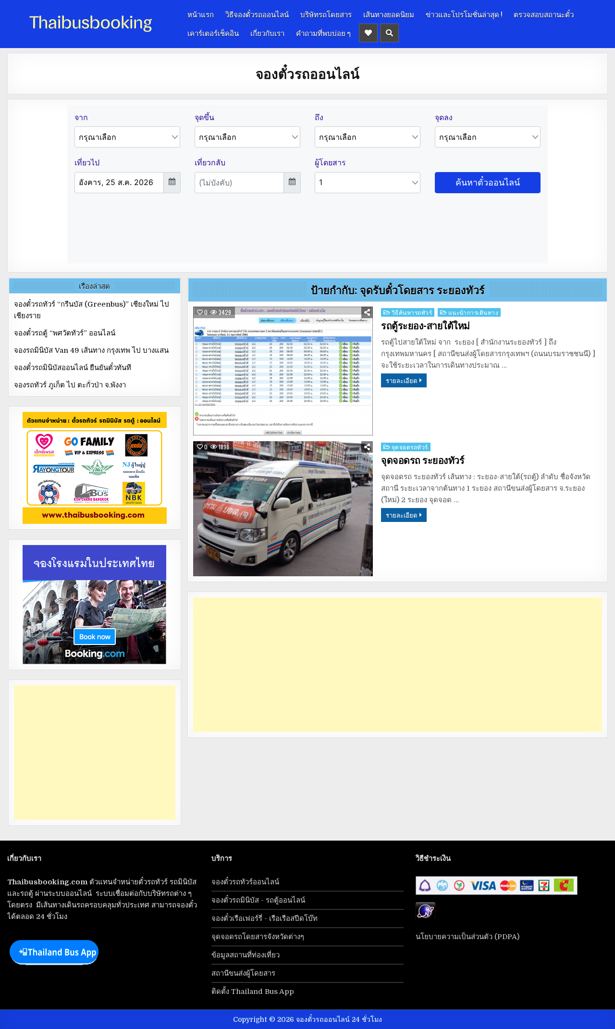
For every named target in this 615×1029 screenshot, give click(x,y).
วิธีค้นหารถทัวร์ (412, 312)
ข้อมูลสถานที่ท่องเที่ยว (245, 955)
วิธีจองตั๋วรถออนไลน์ (257, 14)
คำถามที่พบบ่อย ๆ (323, 32)
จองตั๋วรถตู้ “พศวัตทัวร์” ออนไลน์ (64, 333)
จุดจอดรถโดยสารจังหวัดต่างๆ (257, 936)
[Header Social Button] (368, 33)
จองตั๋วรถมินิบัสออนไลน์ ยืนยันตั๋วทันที (72, 367)
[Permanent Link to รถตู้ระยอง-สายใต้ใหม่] (283, 371)
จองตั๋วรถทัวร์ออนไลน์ (245, 882)
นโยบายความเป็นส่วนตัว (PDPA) (467, 936)
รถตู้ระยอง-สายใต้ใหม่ (425, 326)
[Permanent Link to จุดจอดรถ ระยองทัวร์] (283, 508)
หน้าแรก (200, 14)
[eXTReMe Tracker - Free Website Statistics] (425, 918)
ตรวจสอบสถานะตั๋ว (544, 14)
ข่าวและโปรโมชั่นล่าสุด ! (464, 14)
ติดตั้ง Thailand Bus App (252, 991)
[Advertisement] (397, 664)
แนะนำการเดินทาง (473, 312)
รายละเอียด (401, 380)
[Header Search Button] (389, 33)
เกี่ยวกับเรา (267, 32)
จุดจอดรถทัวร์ (410, 447)
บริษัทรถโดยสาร (326, 14)
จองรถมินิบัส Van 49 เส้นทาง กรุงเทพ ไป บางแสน (91, 350)
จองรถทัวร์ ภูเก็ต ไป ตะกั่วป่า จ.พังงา (70, 385)
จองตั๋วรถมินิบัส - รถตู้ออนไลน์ (258, 900)
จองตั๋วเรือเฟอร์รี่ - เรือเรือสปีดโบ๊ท (264, 918)
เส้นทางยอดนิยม (388, 14)
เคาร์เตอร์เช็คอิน (213, 32)
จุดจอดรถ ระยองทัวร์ (422, 460)
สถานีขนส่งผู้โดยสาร (243, 973)
